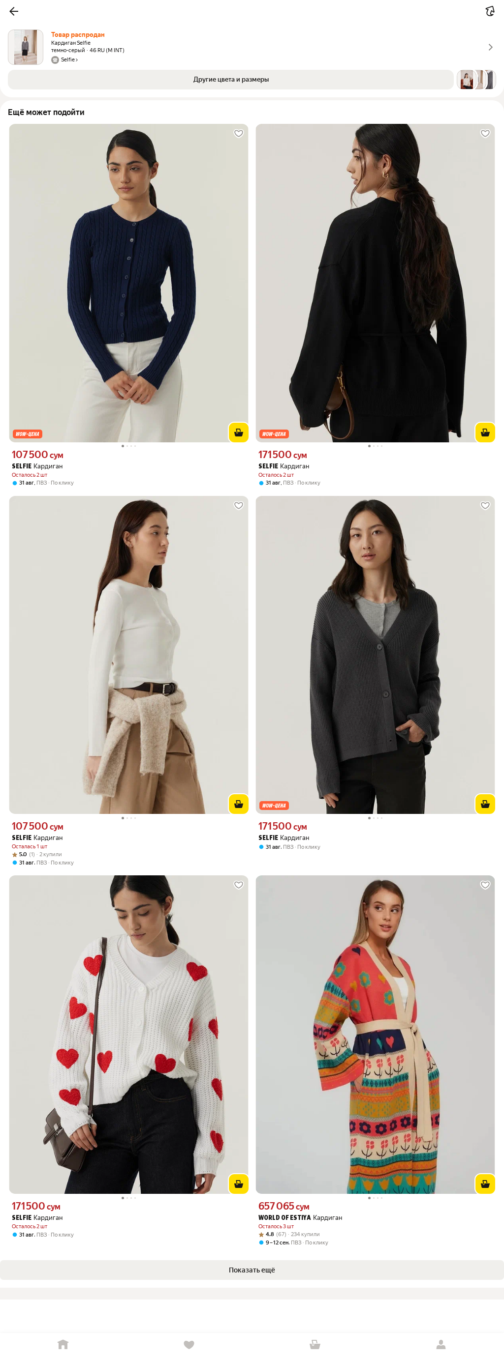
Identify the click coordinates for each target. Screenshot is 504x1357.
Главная (63, 1345)
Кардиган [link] (37, 466)
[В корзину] (239, 432)
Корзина (315, 1345)
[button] (14, 11)
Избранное (189, 1345)
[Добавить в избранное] (239, 134)
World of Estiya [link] (284, 1218)
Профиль (441, 1345)
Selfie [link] (22, 466)
